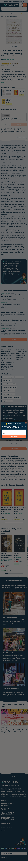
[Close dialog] (26, 423)
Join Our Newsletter (14, 436)
